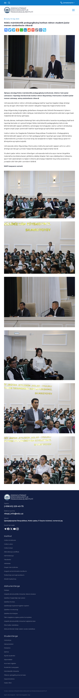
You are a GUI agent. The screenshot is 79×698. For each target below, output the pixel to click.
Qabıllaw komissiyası (11, 613)
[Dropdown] (5, 3)
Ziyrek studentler (9, 656)
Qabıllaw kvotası (9, 602)
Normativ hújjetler (10, 663)
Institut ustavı (8, 544)
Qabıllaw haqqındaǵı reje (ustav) (14, 598)
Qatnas (6, 652)
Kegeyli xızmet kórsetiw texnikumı (15, 571)
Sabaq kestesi (8, 644)
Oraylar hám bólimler (11, 567)
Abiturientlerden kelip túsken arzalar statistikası (19, 629)
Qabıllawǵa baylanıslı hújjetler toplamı (16, 606)
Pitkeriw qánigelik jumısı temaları (15, 675)
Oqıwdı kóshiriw (9, 679)
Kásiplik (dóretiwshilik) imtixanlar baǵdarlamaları (20, 621)
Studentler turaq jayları (11, 667)
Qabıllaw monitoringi (11, 609)
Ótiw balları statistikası (11, 625)
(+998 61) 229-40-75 (14, 506)
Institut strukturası (10, 540)
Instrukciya (7, 640)
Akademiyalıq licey (10, 579)
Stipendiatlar (8, 659)
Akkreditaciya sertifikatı (11, 552)
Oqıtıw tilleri (8, 683)
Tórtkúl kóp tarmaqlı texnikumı (14, 575)
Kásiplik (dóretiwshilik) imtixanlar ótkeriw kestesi (20, 594)
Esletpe (6, 590)
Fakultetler (7, 559)
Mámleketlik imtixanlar (11, 671)
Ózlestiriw (7, 648)
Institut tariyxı (8, 548)
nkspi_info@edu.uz (13, 513)
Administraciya (9, 556)
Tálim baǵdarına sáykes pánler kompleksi (18, 617)
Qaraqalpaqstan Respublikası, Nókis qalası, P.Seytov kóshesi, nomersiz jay (33, 521)
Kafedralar (7, 563)
